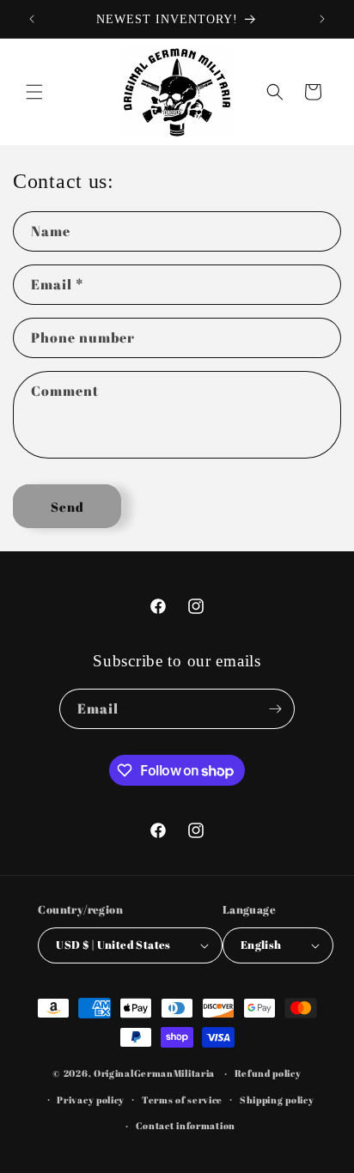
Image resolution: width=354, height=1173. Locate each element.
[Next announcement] (322, 19)
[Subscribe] (275, 709)
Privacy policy (91, 1099)
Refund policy (268, 1073)
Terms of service (182, 1099)
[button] (34, 92)
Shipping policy (277, 1099)
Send (67, 506)
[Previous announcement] (32, 19)
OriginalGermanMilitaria (154, 1073)
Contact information (185, 1125)
